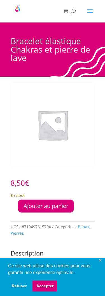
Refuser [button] (19, 286)
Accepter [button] (44, 286)
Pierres (17, 233)
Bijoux (83, 226)
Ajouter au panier (46, 206)
